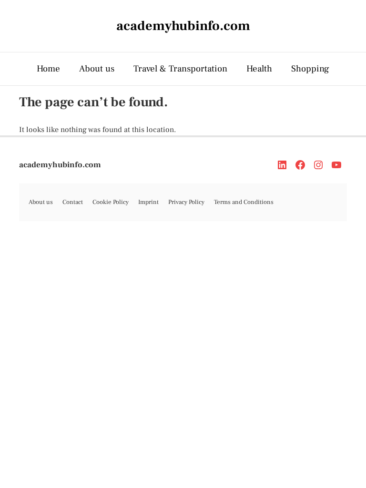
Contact (72, 202)
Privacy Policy (186, 202)
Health (259, 68)
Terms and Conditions (244, 202)
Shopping (310, 68)
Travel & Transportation (180, 68)
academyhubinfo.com (60, 165)
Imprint (148, 202)
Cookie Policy (110, 202)
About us (96, 68)
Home (48, 68)
